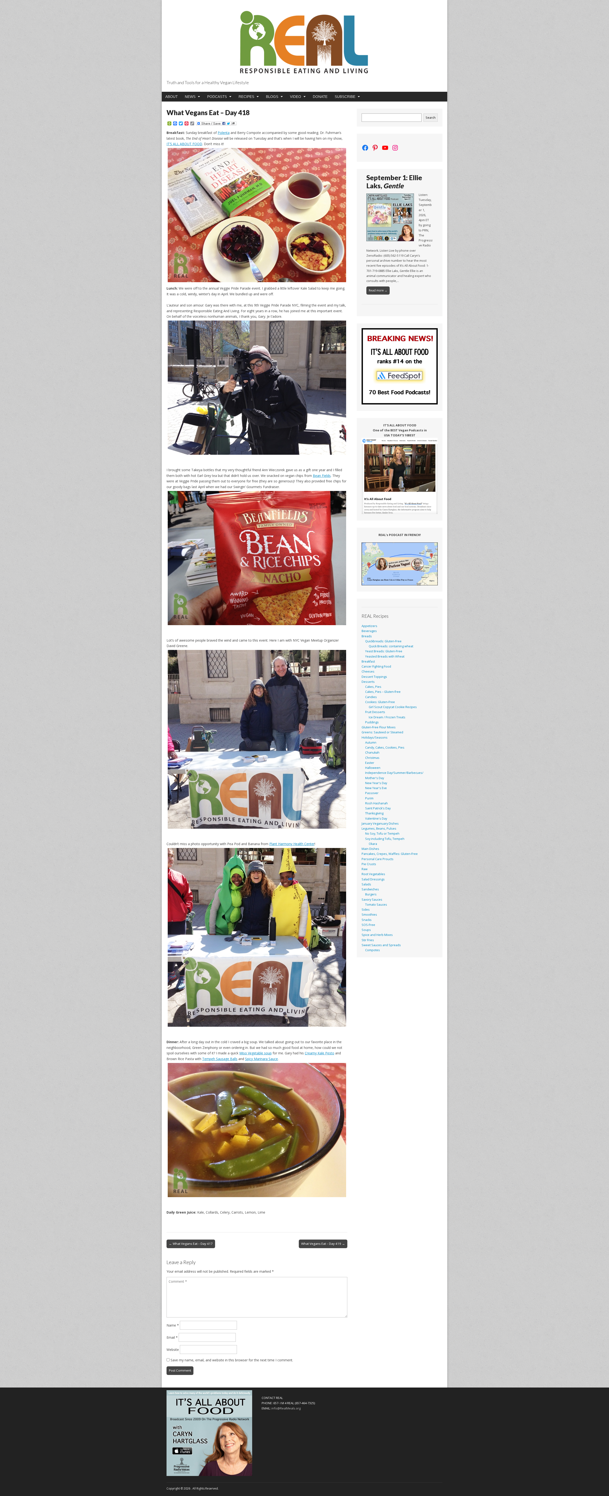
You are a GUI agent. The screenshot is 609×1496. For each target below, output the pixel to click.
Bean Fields (322, 475)
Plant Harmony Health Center (291, 844)
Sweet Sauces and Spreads (381, 945)
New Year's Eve (376, 788)
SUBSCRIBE (345, 97)
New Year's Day (376, 783)
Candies (371, 697)
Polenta (224, 132)
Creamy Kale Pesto (319, 1053)
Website (173, 1349)
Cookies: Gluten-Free (380, 702)
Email (172, 1337)
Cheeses (368, 671)
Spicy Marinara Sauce (261, 1059)
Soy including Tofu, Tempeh (384, 839)
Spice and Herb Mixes (377, 935)
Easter (369, 763)
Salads (366, 884)
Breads (367, 636)
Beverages (369, 631)
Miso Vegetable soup (255, 1053)
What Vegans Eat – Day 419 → (323, 1243)
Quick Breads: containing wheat (391, 646)
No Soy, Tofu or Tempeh (382, 834)
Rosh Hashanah (376, 803)
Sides (366, 910)
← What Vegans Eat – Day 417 (191, 1243)
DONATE (320, 97)
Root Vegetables (373, 874)
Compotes (372, 950)
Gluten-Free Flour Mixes (379, 727)
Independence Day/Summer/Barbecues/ (394, 773)
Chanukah (372, 753)
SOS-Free (368, 925)
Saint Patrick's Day (378, 808)
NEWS (190, 97)
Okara (373, 844)
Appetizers (369, 626)
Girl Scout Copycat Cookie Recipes (393, 707)
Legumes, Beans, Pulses (379, 829)
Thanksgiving (374, 813)
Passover (371, 793)
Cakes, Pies (373, 687)
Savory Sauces (372, 900)
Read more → (378, 290)
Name (173, 1325)
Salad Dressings (373, 879)
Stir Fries (368, 940)
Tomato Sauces (376, 905)
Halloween (372, 768)
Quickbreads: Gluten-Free (383, 641)
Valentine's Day (376, 819)
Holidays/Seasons (375, 737)
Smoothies (369, 915)
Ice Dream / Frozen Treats (387, 717)
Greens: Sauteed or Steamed (382, 732)
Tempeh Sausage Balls (219, 1059)
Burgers (371, 894)
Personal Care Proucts (377, 859)
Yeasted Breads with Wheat (384, 656)
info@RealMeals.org (286, 1408)
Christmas (372, 758)
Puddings (372, 722)
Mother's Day (374, 778)
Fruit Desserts (375, 712)
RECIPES (246, 97)
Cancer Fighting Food (376, 666)
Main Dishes (370, 849)
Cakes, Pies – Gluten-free (383, 692)
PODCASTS (217, 97)
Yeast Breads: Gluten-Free (383, 651)
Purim (369, 798)
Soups (366, 930)
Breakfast (368, 661)
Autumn (370, 742)
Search (431, 118)
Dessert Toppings (374, 677)
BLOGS (272, 97)
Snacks (367, 920)
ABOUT (171, 97)
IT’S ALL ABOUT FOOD (184, 144)
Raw (365, 869)
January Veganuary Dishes (380, 824)
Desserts (368, 682)
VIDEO (295, 97)
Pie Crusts (369, 864)
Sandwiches (370, 889)
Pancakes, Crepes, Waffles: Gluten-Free (390, 854)
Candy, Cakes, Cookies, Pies (384, 747)
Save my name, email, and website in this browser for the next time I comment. (232, 1360)
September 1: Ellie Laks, (394, 182)
